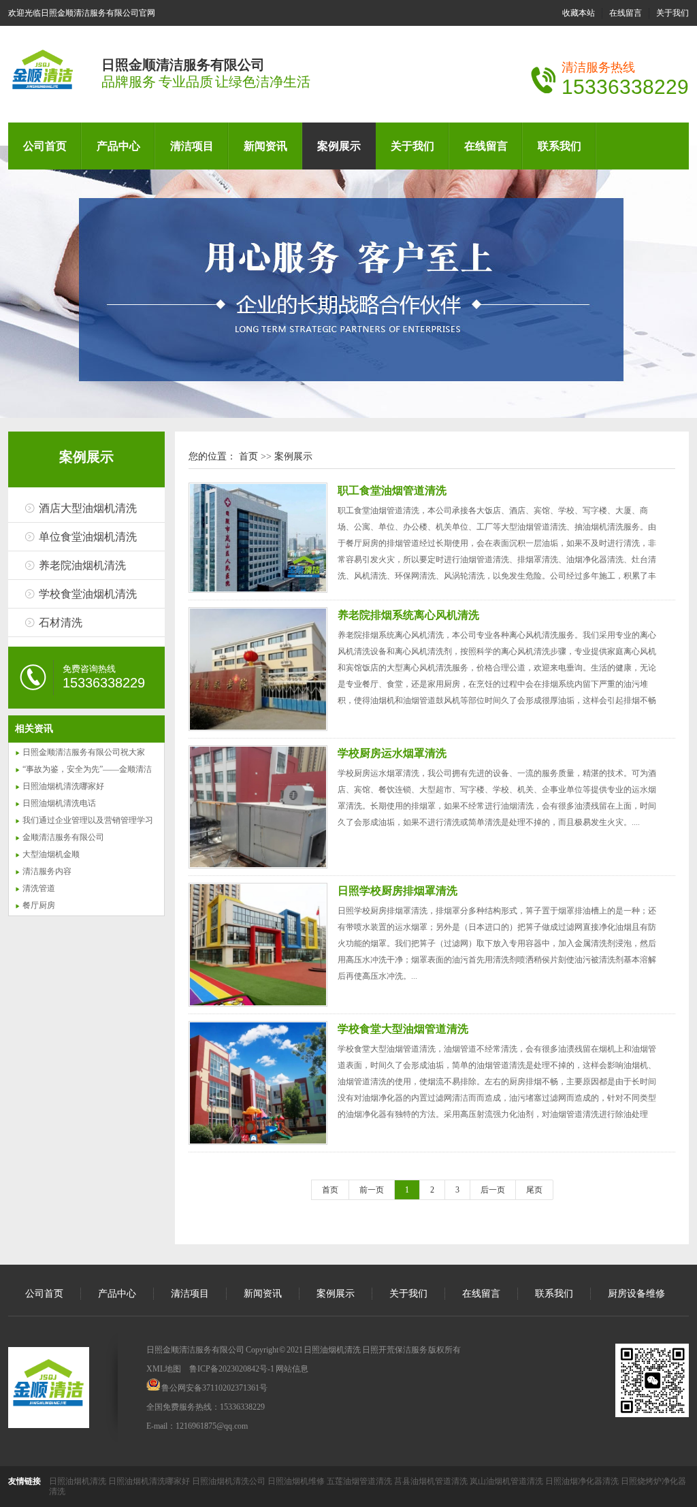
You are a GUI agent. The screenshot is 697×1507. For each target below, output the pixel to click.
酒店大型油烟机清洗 (88, 508)
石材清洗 (60, 622)
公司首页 (45, 146)
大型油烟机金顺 (51, 854)
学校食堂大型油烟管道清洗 (403, 1029)
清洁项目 (192, 146)
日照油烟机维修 (297, 1481)
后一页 (493, 1190)
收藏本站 (578, 13)
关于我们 (672, 13)
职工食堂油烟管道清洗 (392, 490)
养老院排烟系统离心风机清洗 (408, 615)
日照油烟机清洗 (78, 1481)
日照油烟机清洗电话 (59, 803)
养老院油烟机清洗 (82, 565)
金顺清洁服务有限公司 (63, 837)
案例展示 (339, 146)
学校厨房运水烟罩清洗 (392, 753)
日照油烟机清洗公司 (230, 1481)
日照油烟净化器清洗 (583, 1481)
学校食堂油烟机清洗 (88, 594)
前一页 (371, 1190)
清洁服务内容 (46, 871)
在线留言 (625, 13)
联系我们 (559, 146)
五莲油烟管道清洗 (360, 1481)
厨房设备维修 (636, 1294)
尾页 (534, 1190)
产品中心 (118, 146)
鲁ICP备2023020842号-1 (231, 1369)
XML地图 (163, 1369)
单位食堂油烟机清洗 (88, 536)
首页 (248, 456)
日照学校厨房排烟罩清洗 (397, 890)
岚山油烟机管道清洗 (507, 1481)
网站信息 (292, 1369)
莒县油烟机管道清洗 (432, 1481)
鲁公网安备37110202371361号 (214, 1388)
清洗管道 (38, 888)
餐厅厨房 (38, 905)
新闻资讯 (265, 146)
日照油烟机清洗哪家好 (63, 786)
